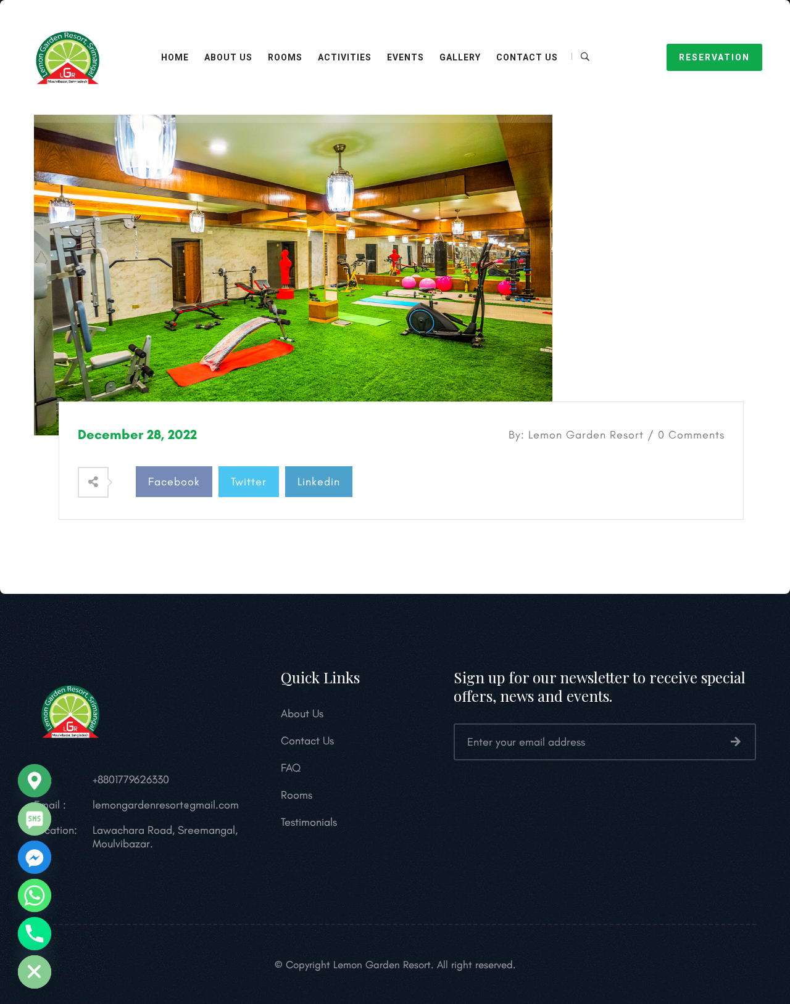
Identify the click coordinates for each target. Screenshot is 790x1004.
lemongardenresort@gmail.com (166, 805)
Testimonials (309, 822)
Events (405, 57)
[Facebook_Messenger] (34, 857)
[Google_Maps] (34, 780)
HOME (175, 57)
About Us (228, 57)
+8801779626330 (131, 779)
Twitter (249, 481)
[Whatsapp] (34, 895)
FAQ (291, 768)
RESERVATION (714, 57)
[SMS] (34, 819)
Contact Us (527, 57)
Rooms (296, 795)
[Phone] (34, 933)
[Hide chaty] (34, 972)
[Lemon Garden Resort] (71, 56)
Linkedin (318, 481)
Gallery (460, 57)
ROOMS (285, 57)
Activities (345, 57)
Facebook (174, 481)
